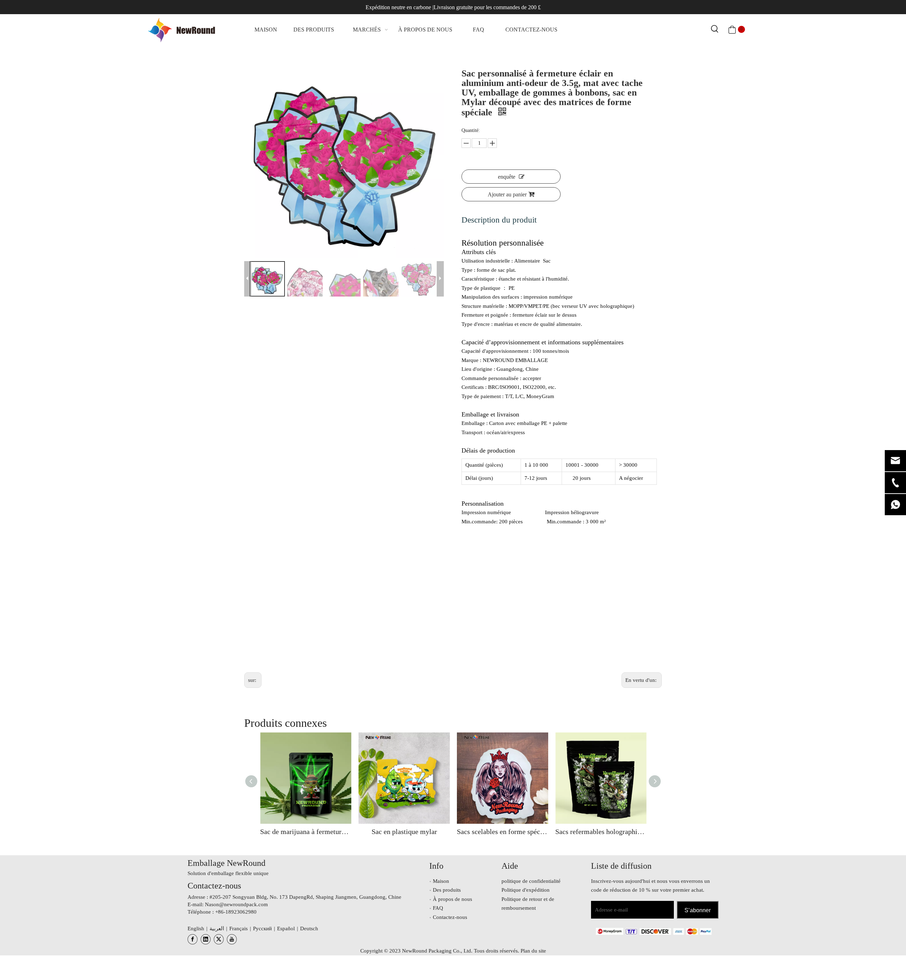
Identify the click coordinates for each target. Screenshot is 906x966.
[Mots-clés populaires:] (715, 29)
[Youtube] (232, 939)
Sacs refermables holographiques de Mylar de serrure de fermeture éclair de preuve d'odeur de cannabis (601, 831)
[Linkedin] (206, 939)
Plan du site (533, 951)
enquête (506, 177)
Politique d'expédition (525, 890)
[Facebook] (192, 939)
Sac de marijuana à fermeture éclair (305, 831)
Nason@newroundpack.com (236, 904)
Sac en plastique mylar (404, 831)
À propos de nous (452, 899)
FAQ (438, 908)
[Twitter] (219, 939)
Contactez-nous (450, 917)
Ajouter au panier (507, 194)
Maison (441, 881)
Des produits (447, 890)
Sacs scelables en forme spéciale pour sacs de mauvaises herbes (502, 831)
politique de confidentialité (531, 881)
